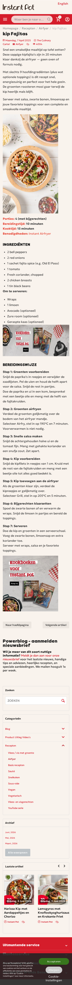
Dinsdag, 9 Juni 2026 (20, 901)
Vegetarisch (15, 795)
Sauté (11, 771)
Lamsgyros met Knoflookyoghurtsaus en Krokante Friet (54, 912)
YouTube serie (15, 808)
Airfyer (19, 44)
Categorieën (5, 19)
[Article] (28, 44)
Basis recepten (16, 765)
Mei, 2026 (10, 838)
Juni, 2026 (10, 832)
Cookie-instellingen (54, 978)
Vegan (11, 789)
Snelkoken (14, 777)
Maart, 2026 (11, 843)
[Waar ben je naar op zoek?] (49, 19)
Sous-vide (13, 783)
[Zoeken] (63, 700)
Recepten (10, 745)
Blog (7, 728)
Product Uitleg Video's (17, 737)
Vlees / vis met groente (21, 752)
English (63, 3)
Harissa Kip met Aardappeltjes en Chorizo (17, 912)
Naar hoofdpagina (17, 625)
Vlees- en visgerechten (20, 801)
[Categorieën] (5, 19)
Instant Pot (14, 922)
